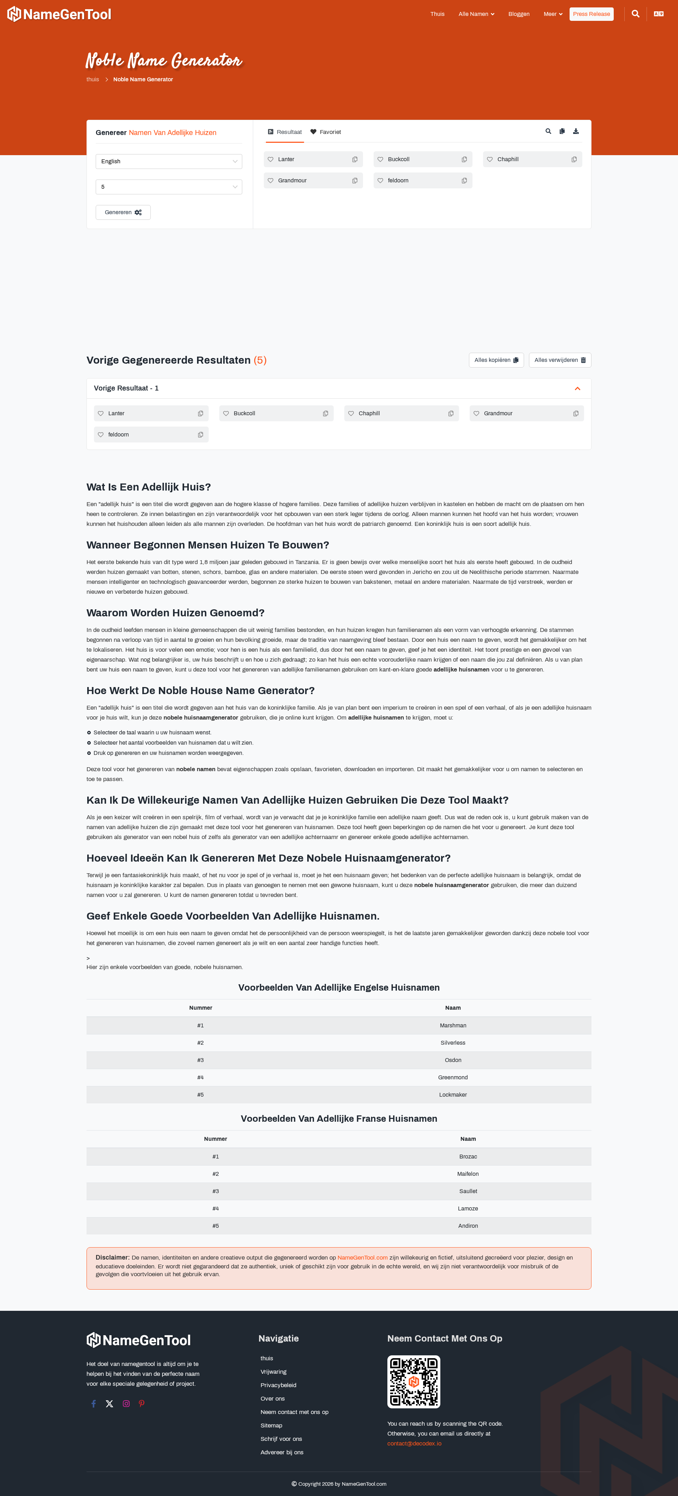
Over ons (273, 1398)
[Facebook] (93, 1404)
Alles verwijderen (556, 360)
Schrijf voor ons (281, 1439)
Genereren (118, 212)
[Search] (636, 14)
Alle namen (473, 14)
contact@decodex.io (414, 1443)
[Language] (659, 14)
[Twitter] (109, 1404)
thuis (437, 14)
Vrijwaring (273, 1371)
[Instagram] (126, 1404)
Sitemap (271, 1425)
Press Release (591, 14)
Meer (550, 14)
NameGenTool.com (363, 1257)
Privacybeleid (278, 1385)
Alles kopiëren (493, 360)
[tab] (285, 134)
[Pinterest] (142, 1404)
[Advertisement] (339, 282)
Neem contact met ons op (294, 1412)
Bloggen (519, 14)
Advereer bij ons (282, 1452)
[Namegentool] (59, 14)
